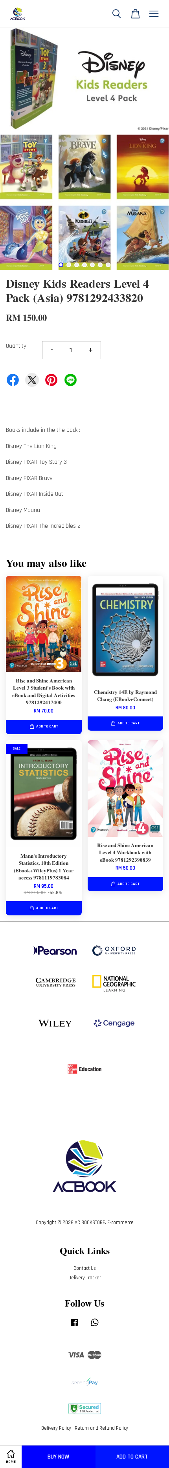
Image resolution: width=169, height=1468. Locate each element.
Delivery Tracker (84, 1278)
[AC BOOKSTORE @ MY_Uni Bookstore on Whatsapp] (94, 1326)
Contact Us (84, 1268)
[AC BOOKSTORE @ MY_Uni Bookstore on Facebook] (74, 1326)
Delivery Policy (56, 1428)
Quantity (16, 346)
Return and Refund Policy (101, 1428)
